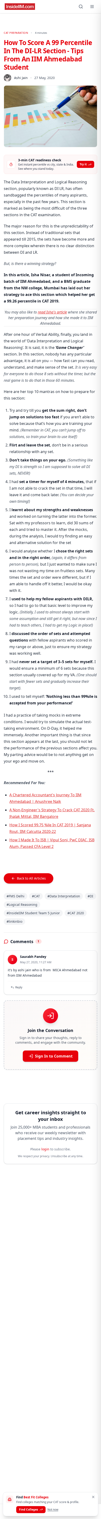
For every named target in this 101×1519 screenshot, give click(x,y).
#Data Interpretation (63, 896)
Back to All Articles (31, 878)
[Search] (81, 6)
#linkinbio (14, 921)
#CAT (36, 896)
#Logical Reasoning (22, 904)
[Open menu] (92, 6)
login (45, 1149)
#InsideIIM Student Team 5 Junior (33, 913)
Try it (83, 164)
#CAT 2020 (75, 913)
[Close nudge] (93, 1497)
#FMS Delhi (15, 896)
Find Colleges (28, 1509)
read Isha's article (52, 312)
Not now (52, 1509)
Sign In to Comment (54, 1056)
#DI (90, 896)
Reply (18, 987)
